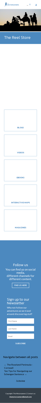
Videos (20, 152)
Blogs (20, 127)
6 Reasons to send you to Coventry (17, 87)
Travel (19, 93)
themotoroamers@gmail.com (20, 397)
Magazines (20, 227)
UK (23, 93)
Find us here (20, 285)
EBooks (20, 177)
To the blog (20, 381)
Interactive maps (20, 202)
